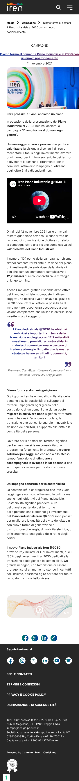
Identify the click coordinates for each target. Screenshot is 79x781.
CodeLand (49, 752)
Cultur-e (27, 752)
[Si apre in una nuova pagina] (12, 771)
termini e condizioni (23, 684)
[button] (58, 7)
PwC (38, 752)
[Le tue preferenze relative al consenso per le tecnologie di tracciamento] (6, 777)
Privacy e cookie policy (26, 694)
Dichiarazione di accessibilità (32, 705)
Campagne (29, 22)
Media (11, 22)
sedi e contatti (19, 674)
